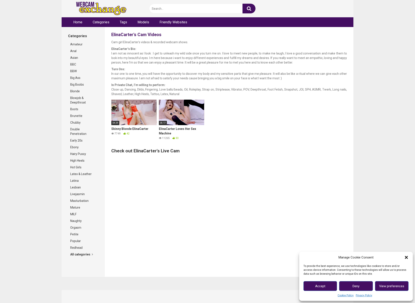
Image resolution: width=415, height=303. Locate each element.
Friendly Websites (173, 22)
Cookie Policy (346, 295)
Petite (74, 234)
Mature (75, 207)
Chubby (75, 122)
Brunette (76, 116)
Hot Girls (75, 167)
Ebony (74, 147)
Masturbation (79, 201)
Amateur (76, 44)
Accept (320, 286)
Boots (74, 109)
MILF (73, 214)
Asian (74, 57)
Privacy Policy (364, 295)
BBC (73, 64)
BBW (73, 71)
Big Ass (75, 78)
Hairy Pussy (78, 154)
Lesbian (75, 187)
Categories (101, 22)
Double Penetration (78, 132)
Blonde (75, 91)
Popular (75, 241)
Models (143, 22)
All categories (80, 254)
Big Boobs (77, 84)
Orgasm (75, 227)
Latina (74, 180)
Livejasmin (77, 194)
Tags (123, 22)
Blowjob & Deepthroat (78, 100)
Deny (356, 286)
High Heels (77, 160)
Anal (73, 51)
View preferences (391, 286)
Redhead (76, 247)
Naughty (76, 221)
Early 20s (76, 140)
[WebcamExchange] (99, 8)
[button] (406, 257)
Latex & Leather (81, 174)
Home (77, 22)
